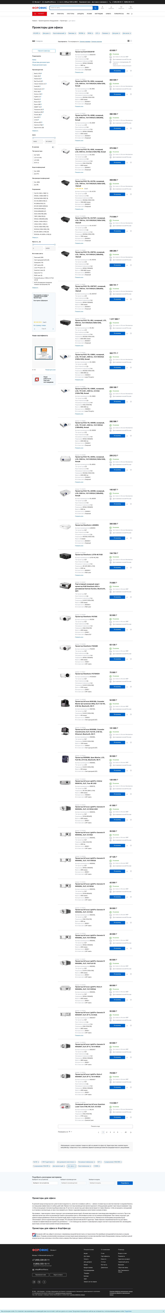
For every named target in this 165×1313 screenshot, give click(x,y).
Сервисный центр (123, 1262)
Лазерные (105, 33)
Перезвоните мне (84, 2)
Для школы (126, 33)
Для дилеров (88, 1262)
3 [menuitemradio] (110, 1132)
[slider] (33, 137)
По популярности (73, 41)
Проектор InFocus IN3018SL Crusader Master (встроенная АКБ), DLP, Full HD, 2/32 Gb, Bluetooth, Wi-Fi (90, 704)
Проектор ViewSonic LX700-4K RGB (89, 554)
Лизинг (86, 1264)
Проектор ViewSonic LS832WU (87, 525)
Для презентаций (58, 1166)
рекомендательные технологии (63, 1293)
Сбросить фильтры (44, 51)
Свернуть (35, 130)
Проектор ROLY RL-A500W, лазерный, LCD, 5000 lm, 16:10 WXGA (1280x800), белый (89, 493)
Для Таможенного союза (123, 1271)
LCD (97, 33)
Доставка (87, 1256)
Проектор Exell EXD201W (84, 52)
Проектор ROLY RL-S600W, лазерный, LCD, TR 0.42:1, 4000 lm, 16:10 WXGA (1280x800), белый (89, 425)
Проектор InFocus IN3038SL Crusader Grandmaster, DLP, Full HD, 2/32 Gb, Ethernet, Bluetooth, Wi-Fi (89, 732)
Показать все (79, 72)
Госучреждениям (89, 1270)
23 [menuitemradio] (125, 1132)
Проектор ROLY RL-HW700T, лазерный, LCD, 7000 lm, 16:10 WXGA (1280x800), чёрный (90, 289)
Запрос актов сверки (90, 1281)
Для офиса (71, 1166)
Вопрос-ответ (122, 1253)
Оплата (86, 1259)
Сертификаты (105, 1256)
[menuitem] (131, 1132)
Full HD (35, 1162)
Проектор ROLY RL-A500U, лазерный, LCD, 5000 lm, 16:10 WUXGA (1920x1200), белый (90, 459)
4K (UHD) (35, 33)
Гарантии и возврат (124, 1259)
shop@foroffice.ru (50, 2)
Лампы (34, 59)
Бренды (86, 1276)
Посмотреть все (50, 369)
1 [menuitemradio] (103, 1132)
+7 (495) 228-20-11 (117, 2)
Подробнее (128, 1311)
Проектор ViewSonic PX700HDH (87, 674)
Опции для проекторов (39, 65)
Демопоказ (104, 1267)
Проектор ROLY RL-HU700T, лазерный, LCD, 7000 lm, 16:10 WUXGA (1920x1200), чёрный (90, 220)
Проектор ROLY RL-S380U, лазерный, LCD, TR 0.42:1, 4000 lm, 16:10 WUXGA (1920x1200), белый (89, 357)
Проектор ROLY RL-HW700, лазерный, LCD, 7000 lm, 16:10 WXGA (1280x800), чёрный (90, 255)
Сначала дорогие (96, 41)
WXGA (89, 33)
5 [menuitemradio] (117, 1132)
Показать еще (95, 1126)
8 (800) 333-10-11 (129, 2)
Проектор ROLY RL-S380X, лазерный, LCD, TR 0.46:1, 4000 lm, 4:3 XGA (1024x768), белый (89, 391)
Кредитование (88, 1267)
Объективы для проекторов (41, 62)
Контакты (104, 1264)
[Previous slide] (35, 329)
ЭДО (85, 1279)
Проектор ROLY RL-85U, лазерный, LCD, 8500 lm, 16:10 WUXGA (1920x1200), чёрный (90, 323)
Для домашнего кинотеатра (65, 1162)
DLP (99, 1162)
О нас (102, 1253)
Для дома (46, 33)
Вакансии (121, 1264)
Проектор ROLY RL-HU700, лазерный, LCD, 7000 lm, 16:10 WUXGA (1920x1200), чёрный (90, 184)
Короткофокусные (83, 1166)
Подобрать (125, 1183)
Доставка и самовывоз (99, 2)
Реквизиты (121, 1256)
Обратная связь (123, 1267)
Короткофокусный (58, 33)
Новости (103, 1259)
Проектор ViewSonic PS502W (86, 646)
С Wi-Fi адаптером (47, 1162)
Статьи (103, 1262)
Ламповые (71, 33)
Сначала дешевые (85, 41)
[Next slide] (53, 329)
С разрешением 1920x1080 (112, 1162)
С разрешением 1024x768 (40, 1166)
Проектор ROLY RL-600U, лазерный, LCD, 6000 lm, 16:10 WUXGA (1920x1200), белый (90, 84)
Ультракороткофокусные (85, 1162)
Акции (85, 1253)
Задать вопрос (58, 1274)
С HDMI (96, 1166)
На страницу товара (40, 325)
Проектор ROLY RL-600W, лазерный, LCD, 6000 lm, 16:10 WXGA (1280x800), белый (89, 118)
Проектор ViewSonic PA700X (86, 616)
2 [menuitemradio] (106, 1132)
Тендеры (86, 1273)
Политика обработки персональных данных (121, 1291)
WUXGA (81, 33)
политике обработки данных (77, 1294)
